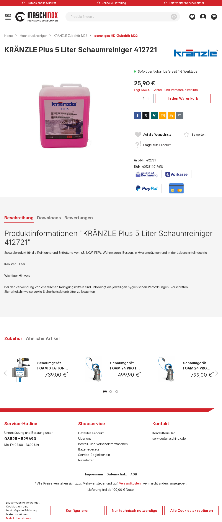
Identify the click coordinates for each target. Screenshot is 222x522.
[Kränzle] (196, 53)
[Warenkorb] (214, 17)
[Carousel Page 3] (116, 391)
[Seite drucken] (171, 115)
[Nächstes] (216, 373)
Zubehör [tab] (13, 338)
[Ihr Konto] (203, 17)
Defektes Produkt (91, 433)
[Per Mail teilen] (162, 115)
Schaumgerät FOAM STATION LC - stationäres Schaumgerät (51, 365)
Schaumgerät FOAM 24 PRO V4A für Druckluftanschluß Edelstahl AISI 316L (198, 365)
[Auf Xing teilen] (154, 115)
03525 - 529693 (20, 438)
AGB (133, 474)
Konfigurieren (78, 510)
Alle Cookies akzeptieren (191, 510)
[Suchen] (174, 16)
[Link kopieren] (179, 115)
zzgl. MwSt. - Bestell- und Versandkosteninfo (166, 90)
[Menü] (8, 17)
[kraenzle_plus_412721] (64, 115)
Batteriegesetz (88, 449)
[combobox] (116, 16)
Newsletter (86, 460)
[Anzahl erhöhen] (148, 98)
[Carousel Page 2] (110, 391)
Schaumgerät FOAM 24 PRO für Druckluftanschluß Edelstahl (125, 365)
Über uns (84, 438)
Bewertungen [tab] (78, 217)
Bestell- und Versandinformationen (103, 444)
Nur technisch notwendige (134, 510)
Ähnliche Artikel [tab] (43, 338)
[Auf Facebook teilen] (137, 115)
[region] (64, 115)
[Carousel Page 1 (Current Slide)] (105, 391)
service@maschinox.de (169, 438)
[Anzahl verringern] (138, 98)
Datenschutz (116, 474)
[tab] (19, 218)
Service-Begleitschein (94, 455)
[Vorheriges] (5, 373)
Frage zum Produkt (157, 145)
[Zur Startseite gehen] (36, 16)
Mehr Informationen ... (20, 518)
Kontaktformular (163, 433)
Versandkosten (130, 483)
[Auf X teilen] (145, 115)
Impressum (94, 474)
